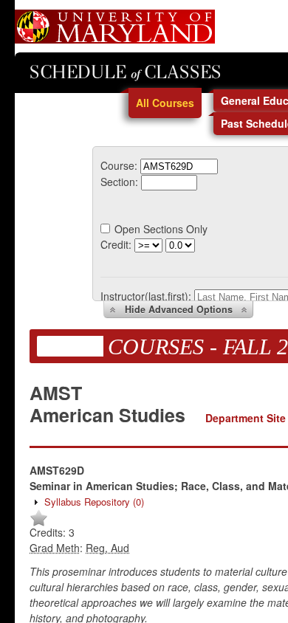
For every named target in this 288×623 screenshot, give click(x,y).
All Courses (165, 102)
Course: (118, 165)
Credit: (115, 244)
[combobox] (179, 165)
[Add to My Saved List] (39, 523)
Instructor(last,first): (145, 296)
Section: (119, 181)
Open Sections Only (161, 228)
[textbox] (179, 166)
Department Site (245, 417)
